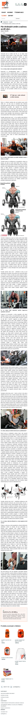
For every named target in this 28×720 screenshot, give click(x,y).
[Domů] (5, 5)
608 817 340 (6, 686)
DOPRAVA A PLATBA (5, 697)
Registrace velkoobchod (5, 707)
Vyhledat (17, 18)
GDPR (2, 699)
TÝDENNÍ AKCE (19, 12)
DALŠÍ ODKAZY (4, 691)
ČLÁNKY (4, 15)
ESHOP (4, 12)
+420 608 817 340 (4, 711)
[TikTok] (25, 4)
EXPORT (10, 15)
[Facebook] (19, 4)
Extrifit (10, 22)
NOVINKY (10, 12)
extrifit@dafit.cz (16, 686)
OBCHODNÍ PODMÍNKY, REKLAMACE (7, 693)
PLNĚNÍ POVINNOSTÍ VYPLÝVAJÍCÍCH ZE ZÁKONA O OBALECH (12, 702)
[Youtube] (22, 4)
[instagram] (16, 4)
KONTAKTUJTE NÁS (4, 695)
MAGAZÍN (5, 22)
